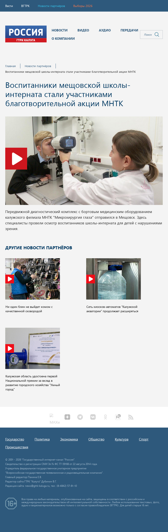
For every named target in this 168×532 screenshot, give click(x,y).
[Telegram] (80, 417)
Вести (9, 6)
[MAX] (55, 417)
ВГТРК (25, 6)
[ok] (105, 417)
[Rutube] (118, 417)
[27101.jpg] (84, 161)
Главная (10, 66)
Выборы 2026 (83, 6)
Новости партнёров (51, 6)
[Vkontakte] (93, 417)
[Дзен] (67, 417)
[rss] (131, 417)
